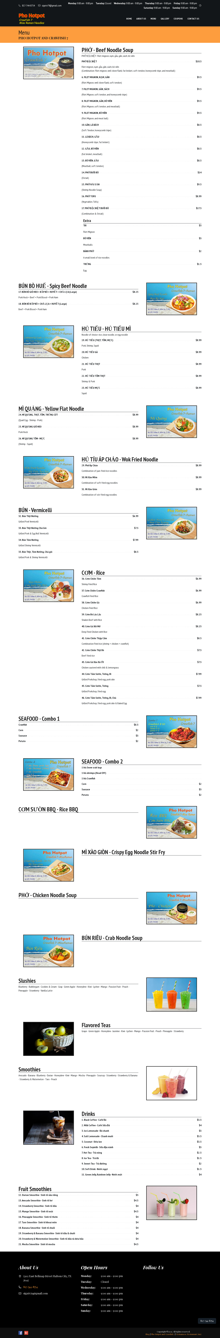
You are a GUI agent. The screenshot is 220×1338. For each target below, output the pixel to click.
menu (153, 18)
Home (129, 18)
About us (141, 18)
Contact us (193, 18)
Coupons (178, 18)
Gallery (165, 18)
